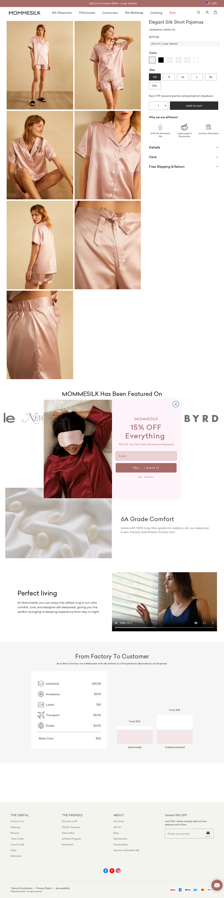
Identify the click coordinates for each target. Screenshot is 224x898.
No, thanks (146, 476)
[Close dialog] (176, 404)
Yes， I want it (146, 468)
